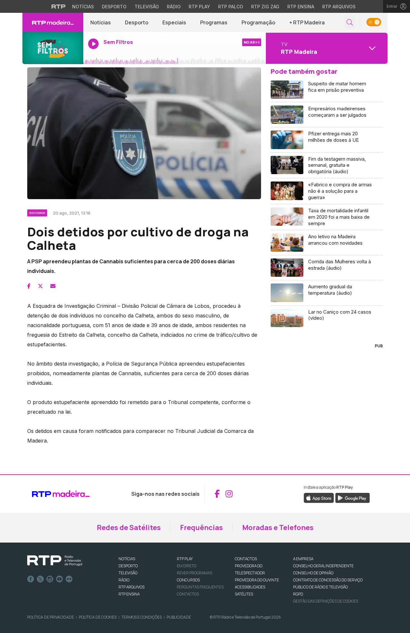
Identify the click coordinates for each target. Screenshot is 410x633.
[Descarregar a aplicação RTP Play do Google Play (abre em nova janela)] (352, 497)
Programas (213, 22)
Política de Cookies (98, 617)
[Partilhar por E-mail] (52, 286)
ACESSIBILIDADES (250, 587)
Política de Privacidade (50, 617)
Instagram (49, 579)
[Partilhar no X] (40, 286)
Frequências (201, 527)
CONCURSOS (188, 580)
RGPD (298, 594)
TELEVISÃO (128, 573)
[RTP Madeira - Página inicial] (52, 22)
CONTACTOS (246, 558)
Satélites (244, 594)
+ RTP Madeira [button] (307, 22)
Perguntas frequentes (200, 587)
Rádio (174, 6)
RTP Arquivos (339, 6)
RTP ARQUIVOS (131, 587)
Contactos (188, 594)
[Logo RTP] (54, 560)
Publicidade (179, 617)
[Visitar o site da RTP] (59, 6)
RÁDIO (124, 580)
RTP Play (199, 6)
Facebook (30, 579)
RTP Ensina (300, 6)
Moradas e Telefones (278, 527)
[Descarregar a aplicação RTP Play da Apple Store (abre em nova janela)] (319, 497)
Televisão (147, 6)
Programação (258, 22)
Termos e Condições (141, 617)
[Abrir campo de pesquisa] (350, 22)
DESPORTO (128, 566)
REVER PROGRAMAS (194, 573)
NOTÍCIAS (127, 558)
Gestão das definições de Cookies (325, 601)
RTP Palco (230, 6)
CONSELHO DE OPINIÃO (313, 573)
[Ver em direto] (52, 48)
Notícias (83, 6)
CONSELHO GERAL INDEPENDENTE (323, 566)
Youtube (59, 579)
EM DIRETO (186, 566)
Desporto (114, 6)
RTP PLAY (185, 558)
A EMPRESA (303, 558)
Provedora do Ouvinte (257, 580)
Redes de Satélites (129, 527)
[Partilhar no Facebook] (28, 286)
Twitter (40, 579)
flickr (69, 579)
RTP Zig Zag (265, 6)
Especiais (174, 22)
